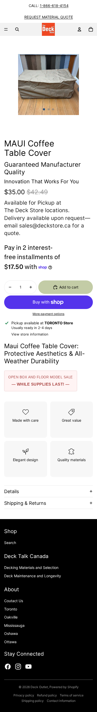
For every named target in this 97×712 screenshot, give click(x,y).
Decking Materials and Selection (31, 567)
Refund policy (47, 695)
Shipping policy (32, 701)
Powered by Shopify (64, 687)
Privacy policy (23, 695)
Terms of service (72, 695)
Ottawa (10, 642)
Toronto (10, 609)
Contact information (61, 701)
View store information (29, 334)
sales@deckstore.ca (45, 225)
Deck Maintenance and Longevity (32, 576)
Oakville (11, 617)
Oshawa (11, 633)
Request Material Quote (48, 17)
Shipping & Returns (25, 503)
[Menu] (6, 29)
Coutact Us (13, 601)
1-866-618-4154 (54, 5)
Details (11, 491)
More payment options (48, 314)
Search (10, 542)
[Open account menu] (79, 29)
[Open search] (17, 29)
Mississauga (14, 625)
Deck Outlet (39, 687)
